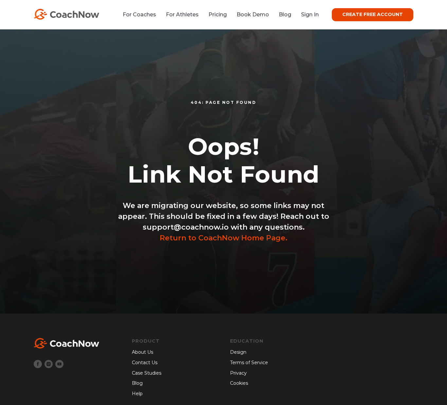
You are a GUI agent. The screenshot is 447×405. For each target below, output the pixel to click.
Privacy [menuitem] (238, 373)
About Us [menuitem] (142, 352)
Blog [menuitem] (137, 383)
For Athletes (182, 14)
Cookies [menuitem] (239, 383)
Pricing (217, 14)
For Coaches (139, 14)
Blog (285, 14)
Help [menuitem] (137, 394)
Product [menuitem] (146, 341)
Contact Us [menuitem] (144, 362)
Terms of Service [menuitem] (249, 362)
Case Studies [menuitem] (146, 373)
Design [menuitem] (238, 352)
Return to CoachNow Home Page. (223, 238)
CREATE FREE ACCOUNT (372, 14)
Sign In (310, 14)
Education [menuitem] (246, 341)
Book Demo (253, 14)
